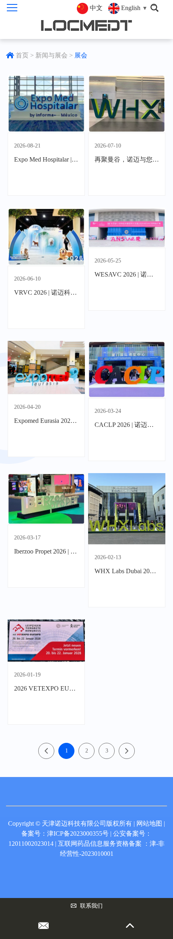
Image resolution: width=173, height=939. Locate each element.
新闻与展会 (51, 55)
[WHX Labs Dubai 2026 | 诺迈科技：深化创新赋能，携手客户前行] (126, 508)
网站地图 (149, 823)
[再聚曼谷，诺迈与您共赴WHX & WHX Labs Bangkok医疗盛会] (126, 104)
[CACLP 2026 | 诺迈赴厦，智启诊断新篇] (126, 369)
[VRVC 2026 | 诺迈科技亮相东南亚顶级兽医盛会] (46, 237)
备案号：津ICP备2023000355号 (65, 833)
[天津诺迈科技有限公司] (87, 25)
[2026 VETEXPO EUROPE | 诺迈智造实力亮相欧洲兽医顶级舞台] (46, 640)
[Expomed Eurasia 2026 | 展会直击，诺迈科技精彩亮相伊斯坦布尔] (46, 367)
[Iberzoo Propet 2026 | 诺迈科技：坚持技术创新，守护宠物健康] (46, 499)
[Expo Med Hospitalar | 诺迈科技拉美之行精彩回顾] (46, 104)
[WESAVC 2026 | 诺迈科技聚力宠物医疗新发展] (126, 228)
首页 (22, 55)
